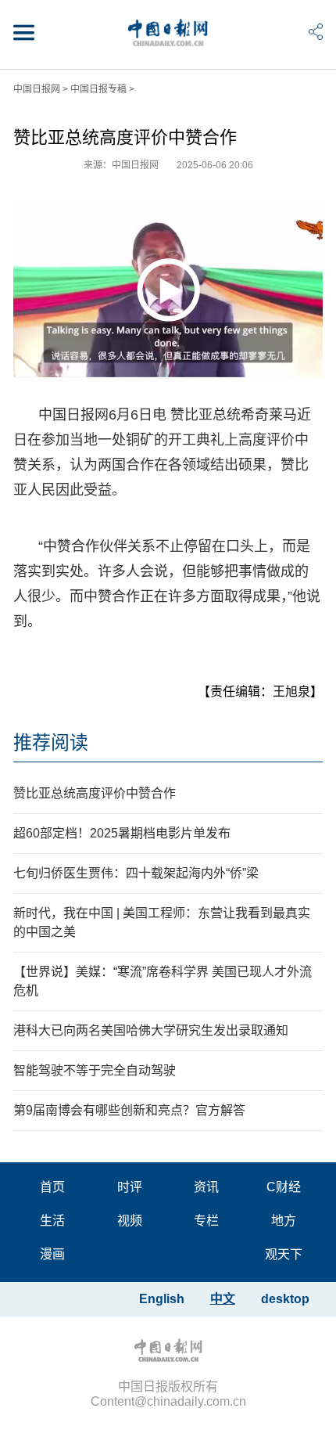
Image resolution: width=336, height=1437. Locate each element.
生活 (52, 1220)
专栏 (206, 1220)
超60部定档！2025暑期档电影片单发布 (122, 833)
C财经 (283, 1187)
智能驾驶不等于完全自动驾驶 (94, 1070)
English (161, 1299)
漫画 (52, 1254)
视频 (129, 1220)
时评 (129, 1187)
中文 (222, 1299)
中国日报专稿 (98, 89)
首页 (52, 1187)
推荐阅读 (50, 742)
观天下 (283, 1254)
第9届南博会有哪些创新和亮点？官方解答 (129, 1110)
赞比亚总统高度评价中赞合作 (94, 793)
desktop (285, 1299)
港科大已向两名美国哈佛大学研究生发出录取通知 (150, 1030)
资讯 (206, 1187)
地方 (283, 1220)
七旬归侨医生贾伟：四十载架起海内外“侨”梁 (136, 873)
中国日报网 (36, 89)
